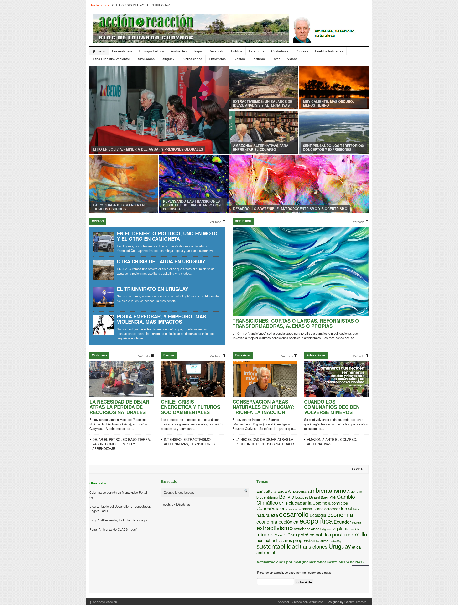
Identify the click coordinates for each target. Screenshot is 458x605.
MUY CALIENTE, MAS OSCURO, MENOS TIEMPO (328, 103)
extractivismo (274, 527)
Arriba (358, 469)
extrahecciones (306, 528)
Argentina (354, 491)
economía (340, 514)
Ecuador (342, 521)
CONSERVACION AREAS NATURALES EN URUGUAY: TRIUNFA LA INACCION (263, 407)
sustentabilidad (277, 546)
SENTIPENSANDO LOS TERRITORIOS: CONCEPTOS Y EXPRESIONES (333, 147)
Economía (256, 51)
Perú (292, 534)
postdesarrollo (349, 534)
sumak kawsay (330, 541)
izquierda (341, 528)
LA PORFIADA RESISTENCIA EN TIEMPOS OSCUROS (119, 207)
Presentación (122, 51)
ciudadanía (300, 502)
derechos (331, 508)
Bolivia (286, 496)
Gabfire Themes (355, 602)
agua (282, 491)
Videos (292, 59)
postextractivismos (274, 540)
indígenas (325, 529)
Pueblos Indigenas (329, 51)
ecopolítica (316, 520)
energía (356, 522)
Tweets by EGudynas (176, 504)
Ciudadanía (280, 51)
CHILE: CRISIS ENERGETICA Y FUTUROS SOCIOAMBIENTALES (190, 407)
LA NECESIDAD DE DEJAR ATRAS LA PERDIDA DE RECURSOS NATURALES (119, 407)
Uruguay (167, 59)
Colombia (321, 503)
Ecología (318, 515)
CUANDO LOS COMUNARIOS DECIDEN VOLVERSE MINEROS (331, 407)
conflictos (340, 503)
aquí (92, 497)
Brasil (314, 497)
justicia (355, 529)
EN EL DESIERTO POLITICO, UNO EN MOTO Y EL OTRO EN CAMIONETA (167, 236)
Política (236, 51)
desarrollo (294, 514)
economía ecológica (277, 521)
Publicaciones (191, 59)
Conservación (271, 508)
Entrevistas (217, 59)
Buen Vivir (328, 497)
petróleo (306, 534)
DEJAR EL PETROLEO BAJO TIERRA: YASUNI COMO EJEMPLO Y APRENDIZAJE (121, 444)
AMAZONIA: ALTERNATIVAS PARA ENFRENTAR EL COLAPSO (260, 147)
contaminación (312, 508)
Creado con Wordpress (307, 602)
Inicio (101, 51)
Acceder (283, 602)
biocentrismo (267, 497)
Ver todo (215, 222)
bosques (301, 497)
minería (265, 534)
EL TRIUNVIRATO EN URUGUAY (152, 288)
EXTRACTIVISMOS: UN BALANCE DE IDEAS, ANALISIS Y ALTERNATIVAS (262, 103)
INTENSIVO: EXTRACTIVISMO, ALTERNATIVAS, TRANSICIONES (189, 441)
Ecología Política (151, 51)
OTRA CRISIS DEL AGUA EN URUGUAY (141, 5)
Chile (283, 503)
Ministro (280, 534)
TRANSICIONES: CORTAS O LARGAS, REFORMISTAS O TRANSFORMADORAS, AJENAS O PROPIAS (296, 323)
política (323, 534)
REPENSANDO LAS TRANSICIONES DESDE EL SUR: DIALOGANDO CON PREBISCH (192, 205)
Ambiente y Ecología (186, 51)
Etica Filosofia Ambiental (111, 59)
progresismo (306, 540)
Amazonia (297, 491)
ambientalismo (326, 490)
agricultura (266, 491)
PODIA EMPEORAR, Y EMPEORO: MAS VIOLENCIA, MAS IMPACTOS (161, 319)
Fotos (276, 59)
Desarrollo (216, 51)
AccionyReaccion (103, 602)
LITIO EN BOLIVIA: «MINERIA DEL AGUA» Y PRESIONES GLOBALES (148, 149)
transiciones (314, 546)
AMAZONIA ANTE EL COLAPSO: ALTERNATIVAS (332, 441)
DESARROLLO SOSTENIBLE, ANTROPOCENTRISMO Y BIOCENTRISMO (290, 208)
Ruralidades (145, 59)
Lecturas (258, 59)
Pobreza (302, 51)
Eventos (239, 59)
